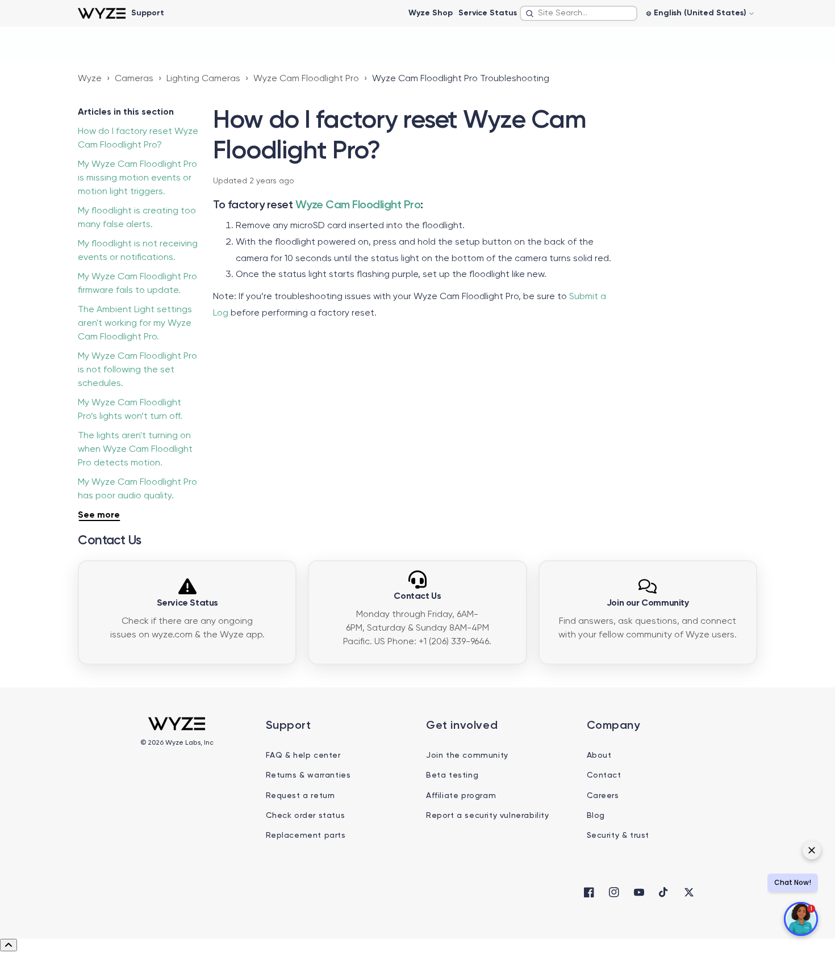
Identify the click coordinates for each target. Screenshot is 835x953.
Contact (604, 775)
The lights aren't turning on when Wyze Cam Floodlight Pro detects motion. (135, 449)
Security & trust (618, 835)
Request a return (301, 796)
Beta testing (452, 775)
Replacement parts (306, 835)
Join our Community (648, 603)
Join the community (467, 755)
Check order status (305, 816)
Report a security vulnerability (487, 816)
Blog (596, 816)
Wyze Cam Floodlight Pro (306, 78)
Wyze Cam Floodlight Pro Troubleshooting (460, 78)
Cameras (134, 78)
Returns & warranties (308, 775)
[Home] (101, 13)
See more (99, 515)
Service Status (487, 13)
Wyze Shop (430, 13)
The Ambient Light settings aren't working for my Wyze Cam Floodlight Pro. (135, 323)
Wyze (90, 78)
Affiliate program (461, 796)
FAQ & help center (303, 755)
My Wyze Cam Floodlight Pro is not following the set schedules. (137, 370)
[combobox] (578, 13)
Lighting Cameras (203, 78)
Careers (603, 796)
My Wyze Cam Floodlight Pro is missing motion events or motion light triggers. (137, 178)
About (599, 755)
